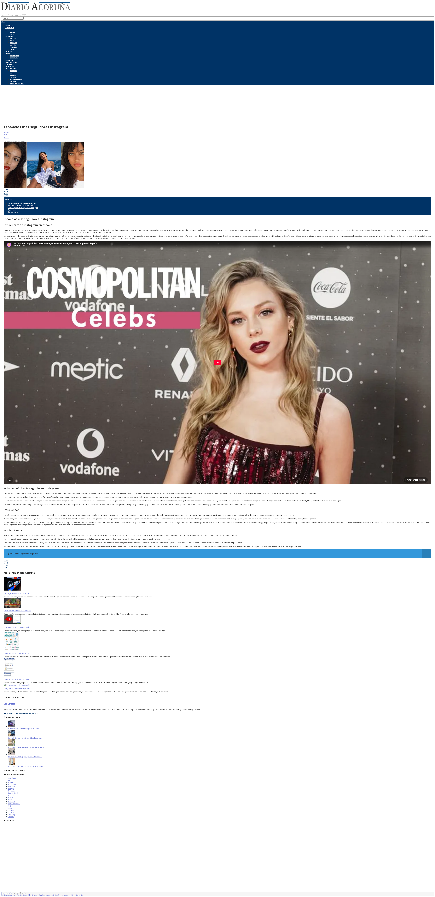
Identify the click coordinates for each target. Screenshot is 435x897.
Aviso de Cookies (68, 895)
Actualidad (9, 28)
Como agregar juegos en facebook (16, 679)
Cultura (8, 30)
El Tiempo (9, 25)
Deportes (8, 64)
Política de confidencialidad (27, 895)
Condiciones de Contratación (49, 895)
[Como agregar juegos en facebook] (217, 667)
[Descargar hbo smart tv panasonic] (217, 584)
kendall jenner (13, 212)
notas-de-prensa (14, 804)
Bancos (13, 38)
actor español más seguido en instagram (23, 208)
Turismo (13, 75)
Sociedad (13, 71)
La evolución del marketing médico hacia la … (25, 738)
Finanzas (13, 47)
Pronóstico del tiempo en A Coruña (21, 713)
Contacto (79, 895)
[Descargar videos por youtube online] (217, 620)
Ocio (12, 34)
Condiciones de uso (8, 895)
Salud (12, 73)
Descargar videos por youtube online (17, 627)
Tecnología (9, 66)
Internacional (11, 62)
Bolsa (12, 41)
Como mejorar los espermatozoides (17, 653)
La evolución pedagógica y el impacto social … (25, 757)
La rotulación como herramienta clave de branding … (27, 766)
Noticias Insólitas (17, 84)
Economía (9, 36)
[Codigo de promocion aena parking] (217, 685)
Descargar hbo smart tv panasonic (16, 593)
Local (7, 53)
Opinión (13, 77)
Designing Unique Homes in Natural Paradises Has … (27, 747)
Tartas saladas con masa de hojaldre (17, 611)
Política (8, 51)
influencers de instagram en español (21, 205)
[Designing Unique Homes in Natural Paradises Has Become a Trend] (11, 745)
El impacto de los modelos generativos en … (24, 729)
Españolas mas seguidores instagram (22, 203)
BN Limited (9, 703)
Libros (12, 32)
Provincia (14, 58)
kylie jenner (12, 210)
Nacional (9, 60)
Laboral (13, 49)
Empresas (13, 43)
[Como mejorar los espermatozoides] (217, 641)
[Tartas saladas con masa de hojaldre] (217, 603)
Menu (3, 22)
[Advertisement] (217, 106)
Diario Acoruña (6, 893)
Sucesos (13, 81)
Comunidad (14, 56)
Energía (13, 45)
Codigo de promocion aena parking (17, 688)
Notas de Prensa (16, 79)
